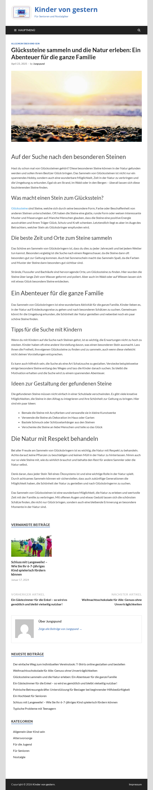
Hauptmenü (26, 30)
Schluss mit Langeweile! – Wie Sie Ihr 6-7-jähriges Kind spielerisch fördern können (29, 568)
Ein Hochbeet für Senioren (30, 696)
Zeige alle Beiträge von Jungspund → (60, 629)
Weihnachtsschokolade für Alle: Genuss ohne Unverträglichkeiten (55, 670)
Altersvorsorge (22, 738)
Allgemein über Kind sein (25, 43)
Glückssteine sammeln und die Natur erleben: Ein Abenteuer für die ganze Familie (65, 677)
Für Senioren (21, 750)
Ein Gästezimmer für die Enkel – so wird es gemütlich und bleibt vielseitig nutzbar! (65, 683)
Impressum (135, 784)
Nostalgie (19, 757)
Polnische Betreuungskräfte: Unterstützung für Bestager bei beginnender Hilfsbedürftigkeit (71, 689)
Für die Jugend (22, 744)
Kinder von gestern (66, 9)
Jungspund (39, 63)
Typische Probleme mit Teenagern (34, 708)
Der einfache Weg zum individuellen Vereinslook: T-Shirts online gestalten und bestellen (69, 664)
